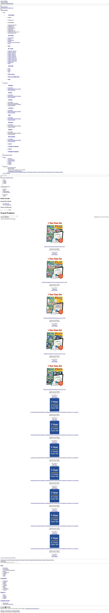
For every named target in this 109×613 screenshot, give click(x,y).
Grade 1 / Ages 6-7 (12, 53)
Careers (9, 164)
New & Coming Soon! (13, 76)
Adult (9, 63)
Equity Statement (11, 160)
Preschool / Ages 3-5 (12, 50)
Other (9, 43)
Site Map (2, 610)
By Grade (10, 48)
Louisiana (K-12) (11, 28)
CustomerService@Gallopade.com (15, 171)
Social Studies (11, 37)
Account (4, 181)
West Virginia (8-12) (12, 33)
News (4, 594)
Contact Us (5, 166)
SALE (4, 575)
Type (9, 68)
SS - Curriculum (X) (7, 204)
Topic (9, 69)
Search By (10, 66)
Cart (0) (4, 183)
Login (4, 179)
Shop (4, 12)
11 (3, 218)
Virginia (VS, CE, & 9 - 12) (13, 31)
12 (4, 218)
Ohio (9, 115)
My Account (5, 603)
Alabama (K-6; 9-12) (12, 25)
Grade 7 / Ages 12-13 (12, 60)
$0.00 (6, 2)
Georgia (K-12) (11, 27)
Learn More (10, 87)
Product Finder (6, 191)
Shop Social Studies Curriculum (14, 88)
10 (1, 218)
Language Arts (11, 40)
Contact (2, 2)
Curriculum (11, 15)
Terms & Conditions (15, 610)
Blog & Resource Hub (7, 155)
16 (9, 218)
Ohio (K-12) (10, 29)
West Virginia (11, 136)
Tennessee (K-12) (11, 30)
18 (11, 218)
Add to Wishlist (54, 254)
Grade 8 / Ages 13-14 (12, 61)
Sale (9, 46)
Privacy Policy (8, 610)
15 (8, 218)
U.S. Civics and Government (14, 42)
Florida (10, 92)
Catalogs (10, 163)
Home (4, 190)
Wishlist (4, 182)
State (9, 71)
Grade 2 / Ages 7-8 (12, 54)
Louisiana (10, 108)
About (4, 157)
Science (9, 39)
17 (10, 218)
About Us (10, 158)
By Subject (11, 35)
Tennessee (10, 122)
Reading (9, 41)
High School (10, 62)
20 (14, 218)
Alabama (10, 85)
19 (13, 218)
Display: (2, 217)
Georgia (10, 99)
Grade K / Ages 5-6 (12, 52)
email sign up (3, 561)
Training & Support (13, 146)
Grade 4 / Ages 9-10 (12, 56)
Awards (9, 161)
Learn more (5, 580)
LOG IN (4, 589)
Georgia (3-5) (10, 20)
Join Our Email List (12, 167)
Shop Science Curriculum (13, 103)
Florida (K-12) (11, 26)
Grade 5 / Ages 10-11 (12, 57)
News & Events (11, 159)
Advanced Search (4, 6)
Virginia (10, 129)
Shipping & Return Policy (8, 604)
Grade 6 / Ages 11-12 (12, 58)
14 (6, 218)
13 (5, 218)
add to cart (54, 253)
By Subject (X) (6, 203)
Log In (10, 143)
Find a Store (11, 74)
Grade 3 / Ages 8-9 (12, 55)
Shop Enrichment (11, 90)
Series (9, 70)
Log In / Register (4, 1)
